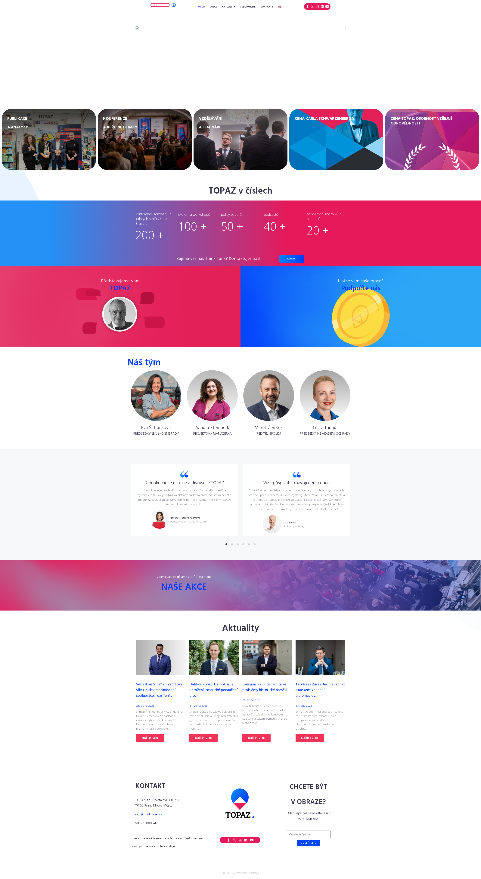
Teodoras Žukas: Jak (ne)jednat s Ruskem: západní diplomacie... (320, 690)
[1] (226, 544)
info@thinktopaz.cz (148, 814)
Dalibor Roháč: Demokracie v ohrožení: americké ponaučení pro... (213, 690)
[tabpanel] (184, 500)
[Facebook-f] (307, 6)
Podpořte (360, 288)
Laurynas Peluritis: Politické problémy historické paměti (264, 687)
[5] (249, 544)
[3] (237, 544)
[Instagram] (317, 6)
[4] (243, 544)
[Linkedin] (322, 6)
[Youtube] (327, 6)
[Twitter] (312, 6)
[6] (254, 544)
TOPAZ (120, 288)
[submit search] (173, 5)
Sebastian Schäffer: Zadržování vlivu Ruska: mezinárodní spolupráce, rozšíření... (160, 690)
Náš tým (144, 363)
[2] (232, 544)
